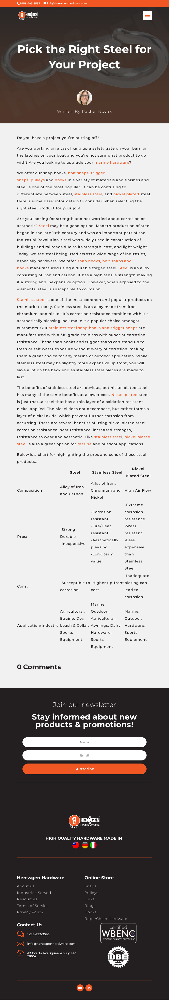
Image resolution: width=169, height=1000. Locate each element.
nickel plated (126, 194)
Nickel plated (124, 395)
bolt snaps (78, 173)
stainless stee (107, 437)
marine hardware (112, 162)
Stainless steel (31, 300)
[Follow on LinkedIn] (88, 987)
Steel (44, 226)
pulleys (38, 180)
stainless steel (88, 194)
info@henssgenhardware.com (51, 944)
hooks (61, 180)
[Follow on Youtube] (80, 987)
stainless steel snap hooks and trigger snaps (93, 328)
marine (84, 444)
